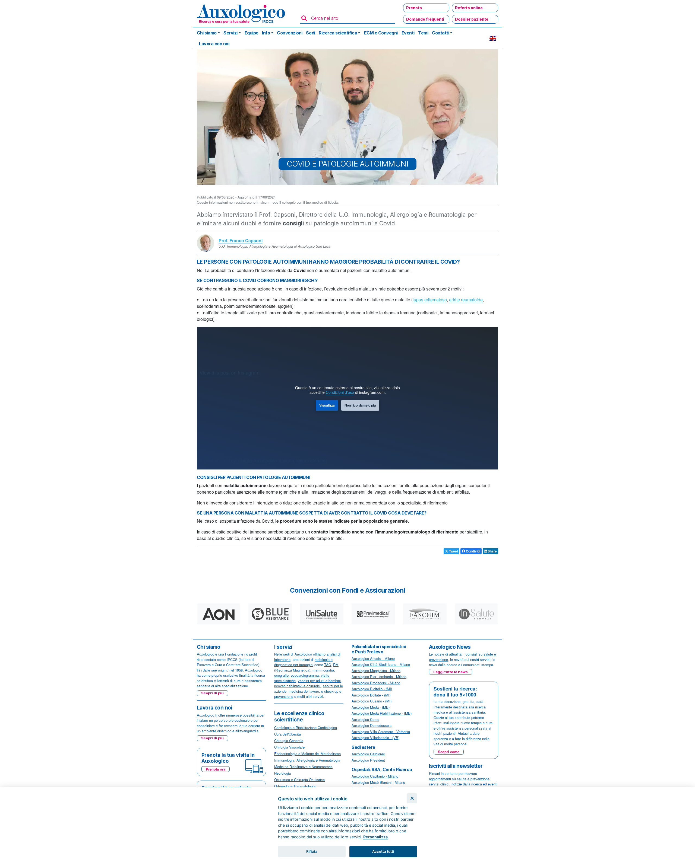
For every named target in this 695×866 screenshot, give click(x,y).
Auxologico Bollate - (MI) (371, 695)
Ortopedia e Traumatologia (294, 786)
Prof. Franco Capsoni (241, 240)
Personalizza (375, 837)
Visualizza (327, 405)
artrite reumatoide (466, 299)
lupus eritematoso (430, 299)
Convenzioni (289, 33)
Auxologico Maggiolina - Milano (376, 670)
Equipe (251, 33)
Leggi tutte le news (450, 672)
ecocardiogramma (305, 675)
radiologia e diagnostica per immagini (303, 662)
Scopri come (448, 751)
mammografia (323, 670)
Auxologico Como (365, 719)
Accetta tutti (383, 851)
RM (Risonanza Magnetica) (306, 667)
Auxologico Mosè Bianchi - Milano (378, 782)
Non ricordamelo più (360, 405)
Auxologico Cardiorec (368, 753)
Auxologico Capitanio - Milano (375, 776)
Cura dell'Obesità (287, 734)
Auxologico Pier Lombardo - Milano (379, 676)
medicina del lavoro (304, 691)
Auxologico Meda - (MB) (371, 707)
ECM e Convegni (381, 33)
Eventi (408, 33)
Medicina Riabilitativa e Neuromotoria (303, 766)
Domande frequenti (425, 19)
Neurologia (282, 773)
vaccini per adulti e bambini (319, 680)
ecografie (281, 675)
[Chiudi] (412, 798)
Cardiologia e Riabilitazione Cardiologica (305, 727)
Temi (423, 33)
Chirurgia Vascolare (289, 747)
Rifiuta (311, 851)
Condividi (472, 551)
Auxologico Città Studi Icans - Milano (381, 664)
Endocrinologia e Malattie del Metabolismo (307, 753)
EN (492, 38)
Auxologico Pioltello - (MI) (372, 688)
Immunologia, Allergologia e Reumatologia (307, 760)
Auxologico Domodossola (371, 725)
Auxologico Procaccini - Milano (376, 682)
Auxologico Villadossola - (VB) (375, 737)
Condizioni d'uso (340, 392)
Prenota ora (215, 769)
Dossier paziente (471, 19)
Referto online (469, 7)
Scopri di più (212, 693)
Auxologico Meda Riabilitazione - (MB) (382, 713)
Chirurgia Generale (288, 740)
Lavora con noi (214, 43)
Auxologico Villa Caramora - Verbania (381, 731)
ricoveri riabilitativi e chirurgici (297, 685)
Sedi (310, 33)
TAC (327, 664)
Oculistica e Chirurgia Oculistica (299, 779)
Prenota (414, 7)
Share (492, 551)
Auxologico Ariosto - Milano (373, 658)
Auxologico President (368, 760)
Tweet (453, 551)
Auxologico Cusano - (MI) (371, 701)
